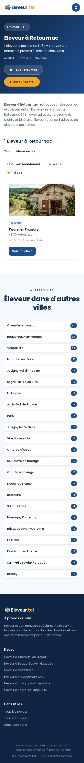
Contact (66, 750)
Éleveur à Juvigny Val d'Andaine (27, 683)
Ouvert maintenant (25, 164)
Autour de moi (23, 82)
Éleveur (23, 58)
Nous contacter (15, 725)
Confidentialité (57, 745)
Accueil (9, 58)
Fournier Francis (23, 229)
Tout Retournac (26, 70)
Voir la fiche (21, 251)
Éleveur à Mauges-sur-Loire (24, 677)
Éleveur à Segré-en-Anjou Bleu (26, 690)
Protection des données (29, 750)
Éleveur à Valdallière (18, 670)
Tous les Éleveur (15, 712)
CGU (43, 745)
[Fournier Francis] (42, 200)
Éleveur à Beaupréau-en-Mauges (28, 663)
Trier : (9, 151)
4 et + (57, 164)
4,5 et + (16, 173)
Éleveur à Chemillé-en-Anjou (25, 657)
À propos (53, 750)
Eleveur (22, 7)
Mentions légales (27, 745)
